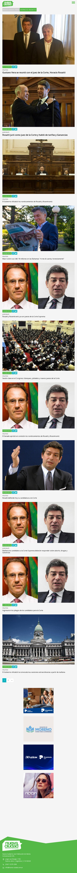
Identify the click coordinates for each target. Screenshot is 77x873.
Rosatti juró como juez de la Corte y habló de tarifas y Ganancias (35, 134)
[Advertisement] (38, 815)
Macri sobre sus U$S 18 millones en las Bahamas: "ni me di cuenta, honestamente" (33, 259)
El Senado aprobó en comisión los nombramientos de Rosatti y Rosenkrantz (30, 436)
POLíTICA (5, 70)
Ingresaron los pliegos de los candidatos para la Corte (22, 610)
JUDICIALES (5, 132)
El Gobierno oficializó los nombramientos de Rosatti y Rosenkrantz (27, 201)
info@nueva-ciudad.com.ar (14, 867)
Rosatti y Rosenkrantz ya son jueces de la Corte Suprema (23, 316)
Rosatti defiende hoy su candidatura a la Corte (19, 498)
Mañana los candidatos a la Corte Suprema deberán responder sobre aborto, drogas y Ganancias (34, 552)
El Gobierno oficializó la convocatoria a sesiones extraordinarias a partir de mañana (33, 672)
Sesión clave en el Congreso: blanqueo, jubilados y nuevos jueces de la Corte (31, 378)
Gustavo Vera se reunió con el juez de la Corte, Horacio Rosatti (33, 72)
